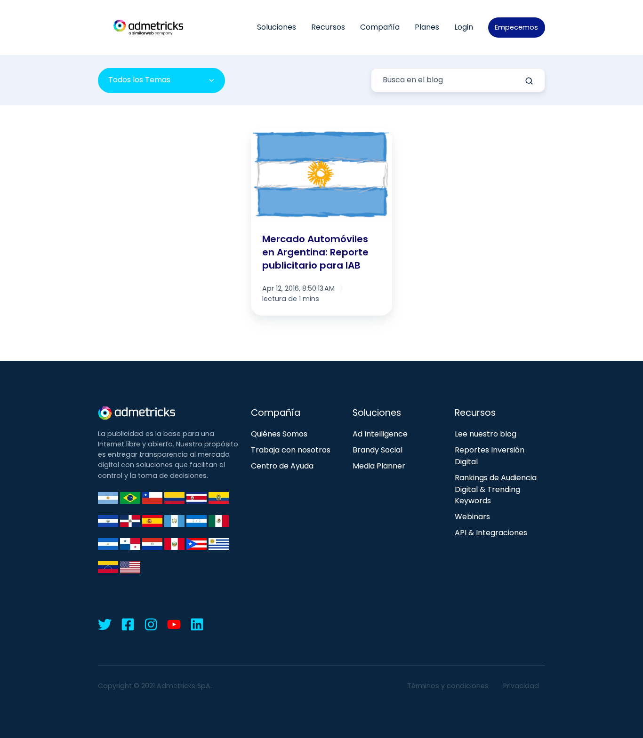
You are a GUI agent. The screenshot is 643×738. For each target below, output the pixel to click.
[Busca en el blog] (529, 81)
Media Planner (379, 465)
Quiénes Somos (279, 434)
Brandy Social (377, 449)
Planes (427, 27)
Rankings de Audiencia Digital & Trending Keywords (496, 489)
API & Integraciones (491, 532)
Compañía (380, 27)
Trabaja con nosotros (290, 449)
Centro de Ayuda (282, 465)
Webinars (472, 516)
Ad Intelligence (380, 434)
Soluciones (276, 27)
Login (463, 27)
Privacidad (521, 685)
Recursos (328, 27)
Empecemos (516, 27)
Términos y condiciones (448, 685)
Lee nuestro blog (485, 434)
